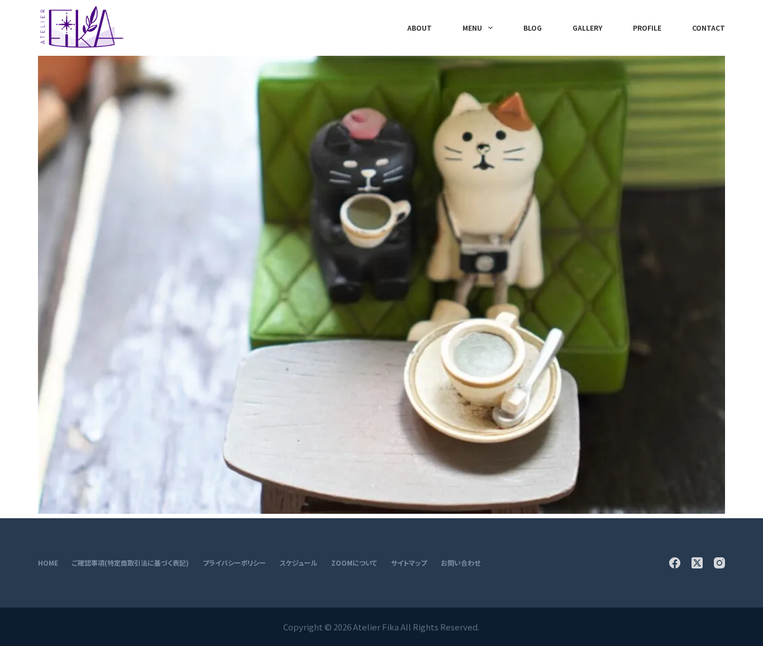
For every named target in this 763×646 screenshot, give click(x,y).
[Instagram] (719, 562)
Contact (708, 27)
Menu (472, 27)
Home (48, 562)
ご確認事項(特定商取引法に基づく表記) (130, 562)
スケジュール (298, 562)
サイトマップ (409, 562)
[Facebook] (674, 562)
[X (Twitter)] (697, 562)
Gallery (587, 27)
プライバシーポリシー (234, 562)
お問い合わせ (460, 562)
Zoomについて (354, 562)
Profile (647, 27)
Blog (532, 27)
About (419, 27)
